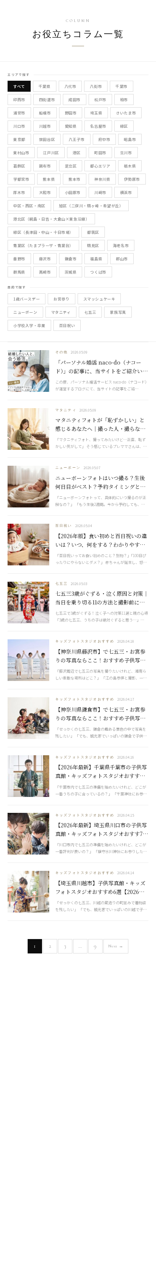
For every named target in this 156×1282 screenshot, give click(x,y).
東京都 (19, 139)
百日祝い (67, 325)
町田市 (100, 152)
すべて (19, 86)
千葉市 (121, 86)
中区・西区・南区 (29, 205)
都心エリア (100, 166)
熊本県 (49, 179)
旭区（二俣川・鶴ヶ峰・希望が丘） (91, 205)
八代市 (70, 86)
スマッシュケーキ (99, 299)
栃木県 (130, 166)
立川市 (126, 152)
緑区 (124, 126)
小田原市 (73, 192)
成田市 (75, 99)
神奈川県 (102, 179)
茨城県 (71, 272)
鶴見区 (93, 245)
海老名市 (121, 245)
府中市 (104, 139)
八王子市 (76, 139)
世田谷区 (47, 139)
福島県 (96, 258)
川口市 (19, 126)
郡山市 (122, 258)
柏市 (124, 99)
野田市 (71, 113)
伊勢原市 (132, 179)
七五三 (90, 312)
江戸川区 (51, 152)
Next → (115, 946)
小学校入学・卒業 (29, 325)
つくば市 (98, 272)
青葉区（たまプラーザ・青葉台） (43, 245)
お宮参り (61, 299)
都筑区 (93, 232)
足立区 (71, 166)
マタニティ (61, 312)
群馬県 (19, 272)
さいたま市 (126, 113)
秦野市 (19, 258)
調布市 (45, 166)
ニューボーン (25, 312)
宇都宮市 (21, 179)
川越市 (45, 126)
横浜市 (126, 192)
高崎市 (45, 272)
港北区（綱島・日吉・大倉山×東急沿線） (51, 219)
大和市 (45, 192)
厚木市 (19, 192)
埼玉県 (96, 113)
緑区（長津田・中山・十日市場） (43, 232)
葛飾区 (19, 166)
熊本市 (75, 179)
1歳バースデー (26, 299)
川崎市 (100, 192)
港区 (77, 152)
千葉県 (45, 86)
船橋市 (45, 113)
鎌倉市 (71, 258)
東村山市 (21, 152)
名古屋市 (98, 126)
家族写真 (118, 312)
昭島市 (130, 139)
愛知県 (71, 126)
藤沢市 (45, 258)
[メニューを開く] (143, 10)
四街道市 (47, 99)
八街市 (96, 86)
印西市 (19, 99)
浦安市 (19, 113)
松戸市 (100, 99)
